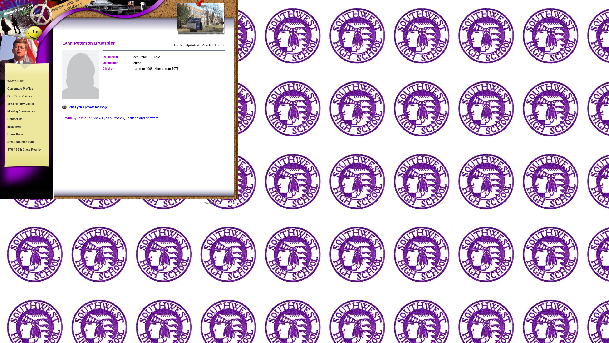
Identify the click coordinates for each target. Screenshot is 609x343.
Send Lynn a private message (88, 107)
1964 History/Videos (21, 104)
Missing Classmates (21, 111)
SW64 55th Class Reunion (24, 149)
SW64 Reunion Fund (20, 142)
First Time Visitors (19, 96)
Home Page (15, 134)
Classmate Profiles (20, 88)
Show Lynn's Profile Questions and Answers (125, 118)
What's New (15, 81)
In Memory (14, 126)
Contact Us (15, 119)
